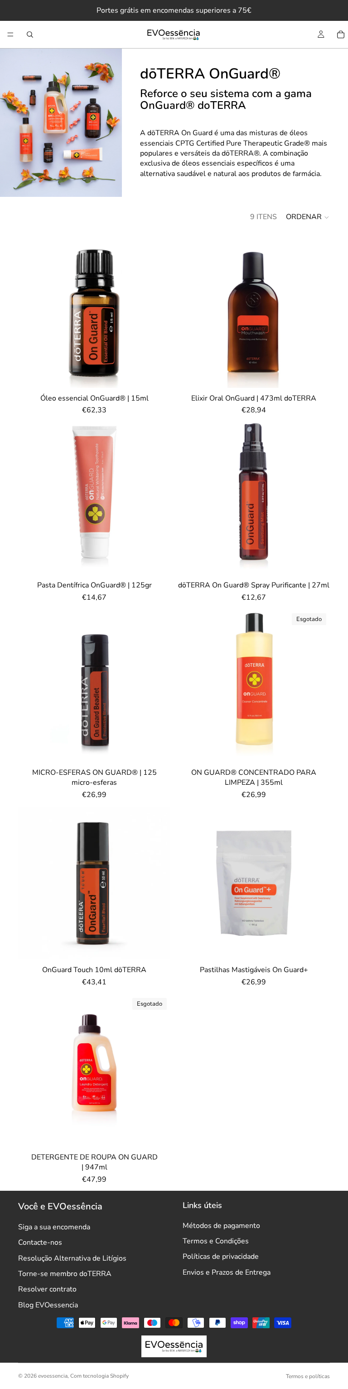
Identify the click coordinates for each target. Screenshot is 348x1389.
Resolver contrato (47, 1289)
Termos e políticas (308, 1376)
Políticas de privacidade (221, 1257)
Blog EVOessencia (48, 1305)
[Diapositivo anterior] (31, 499)
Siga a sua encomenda (54, 1227)
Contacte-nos (40, 1242)
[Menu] (10, 34)
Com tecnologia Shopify (99, 1375)
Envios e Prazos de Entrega (227, 1272)
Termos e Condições (216, 1241)
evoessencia (53, 1375)
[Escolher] (316, 561)
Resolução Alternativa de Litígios (72, 1258)
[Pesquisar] (30, 34)
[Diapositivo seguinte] (156, 499)
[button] (308, 217)
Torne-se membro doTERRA (64, 1274)
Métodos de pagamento (221, 1226)
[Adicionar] (156, 374)
